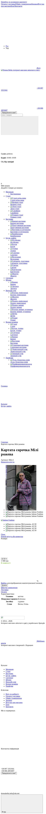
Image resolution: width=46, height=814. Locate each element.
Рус (7, 46)
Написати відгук (7, 462)
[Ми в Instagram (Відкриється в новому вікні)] (18, 42)
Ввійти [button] (4, 583)
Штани (8, 280)
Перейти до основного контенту (14, 2)
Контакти (18, 6)
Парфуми (9, 358)
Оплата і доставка (8, 4)
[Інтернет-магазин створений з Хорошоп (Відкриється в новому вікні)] (18, 663)
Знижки (34, 4)
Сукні (8, 196)
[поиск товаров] (19, 125)
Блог (13, 6)
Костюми (9, 219)
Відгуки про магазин (14, 702)
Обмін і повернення (23, 4)
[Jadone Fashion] (7, 520)
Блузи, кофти (11, 238)
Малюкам (9, 192)
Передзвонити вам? (9, 112)
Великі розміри (12, 322)
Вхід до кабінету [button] (12, 694)
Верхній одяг (11, 291)
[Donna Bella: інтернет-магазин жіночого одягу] (13, 619)
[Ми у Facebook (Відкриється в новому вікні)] (18, 24)
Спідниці (9, 278)
